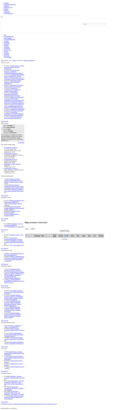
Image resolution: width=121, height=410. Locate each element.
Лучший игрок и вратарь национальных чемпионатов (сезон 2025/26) (14, 353)
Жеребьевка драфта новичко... (12, 164)
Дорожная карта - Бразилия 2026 (11, 214)
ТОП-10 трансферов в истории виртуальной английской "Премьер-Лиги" (13, 334)
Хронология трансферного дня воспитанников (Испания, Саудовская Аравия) (13, 113)
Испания (6, 44)
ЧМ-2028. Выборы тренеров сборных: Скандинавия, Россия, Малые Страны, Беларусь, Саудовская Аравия (13, 297)
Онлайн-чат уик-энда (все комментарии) (13, 224)
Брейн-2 (6, 10)
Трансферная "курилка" (11, 147)
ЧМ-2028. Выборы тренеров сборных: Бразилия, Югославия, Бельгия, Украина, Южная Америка (12, 303)
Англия (6, 41)
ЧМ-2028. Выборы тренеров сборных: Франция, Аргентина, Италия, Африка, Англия (12, 309)
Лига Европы (8, 38)
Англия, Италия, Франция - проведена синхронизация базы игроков (12, 72)
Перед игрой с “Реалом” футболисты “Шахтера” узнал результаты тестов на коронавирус (14, 382)
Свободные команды (10, 4)
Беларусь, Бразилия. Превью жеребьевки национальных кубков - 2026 (14, 208)
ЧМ (5, 35)
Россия (6, 51)
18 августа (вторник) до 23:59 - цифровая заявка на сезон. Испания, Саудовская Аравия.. (14, 106)
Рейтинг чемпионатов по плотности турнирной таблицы (14, 257)
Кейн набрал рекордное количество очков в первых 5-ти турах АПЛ (14, 397)
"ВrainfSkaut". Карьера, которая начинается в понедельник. (14, 241)
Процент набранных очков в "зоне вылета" (12, 326)
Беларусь (6, 54)
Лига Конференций (9, 39)
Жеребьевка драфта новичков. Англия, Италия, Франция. (12, 82)
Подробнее (21, 142)
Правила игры (8, 7)
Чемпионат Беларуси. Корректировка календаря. (13, 117)
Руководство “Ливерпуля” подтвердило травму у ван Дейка (14, 388)
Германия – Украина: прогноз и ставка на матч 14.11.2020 (14, 377)
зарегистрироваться (29, 60)
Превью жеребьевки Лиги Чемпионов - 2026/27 (14, 201)
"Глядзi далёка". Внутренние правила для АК (12, 238)
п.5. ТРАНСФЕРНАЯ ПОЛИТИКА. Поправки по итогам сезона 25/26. (14, 281)
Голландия (7, 48)
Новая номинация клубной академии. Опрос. (12, 269)
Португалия (7, 50)
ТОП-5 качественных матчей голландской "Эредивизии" (14, 338)
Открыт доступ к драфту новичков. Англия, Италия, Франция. (14, 67)
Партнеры (7, 12)
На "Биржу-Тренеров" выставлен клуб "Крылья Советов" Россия (14, 292)
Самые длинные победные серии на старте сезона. (13, 329)
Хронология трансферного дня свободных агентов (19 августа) (12, 90)
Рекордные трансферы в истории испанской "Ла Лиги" (14, 342)
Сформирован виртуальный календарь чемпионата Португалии (11, 94)
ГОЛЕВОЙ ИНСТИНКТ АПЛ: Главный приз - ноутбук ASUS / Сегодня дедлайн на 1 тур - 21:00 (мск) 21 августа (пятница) (14, 77)
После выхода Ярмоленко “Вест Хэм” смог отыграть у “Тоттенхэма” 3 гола (13, 393)
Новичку (6, 6)
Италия (6, 45)
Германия (7, 42)
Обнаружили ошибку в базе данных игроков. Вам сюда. (14, 190)
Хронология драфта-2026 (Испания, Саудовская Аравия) (14, 109)
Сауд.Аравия (7, 57)
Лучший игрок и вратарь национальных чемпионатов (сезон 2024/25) (14, 358)
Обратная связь (8, 13)
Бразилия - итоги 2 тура (16, 235)
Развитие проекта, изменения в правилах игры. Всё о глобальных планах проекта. (14, 186)
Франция (6, 47)
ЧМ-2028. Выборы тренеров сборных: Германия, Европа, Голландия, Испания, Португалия (12, 315)
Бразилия (6, 56)
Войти (14, 60)
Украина (6, 53)
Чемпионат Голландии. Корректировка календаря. (13, 85)
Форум (6, 9)
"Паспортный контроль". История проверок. (14, 254)
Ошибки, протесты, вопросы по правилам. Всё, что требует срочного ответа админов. (13, 180)
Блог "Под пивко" (15, 245)
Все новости (4, 121)
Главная (6, 3)
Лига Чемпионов (9, 36)
